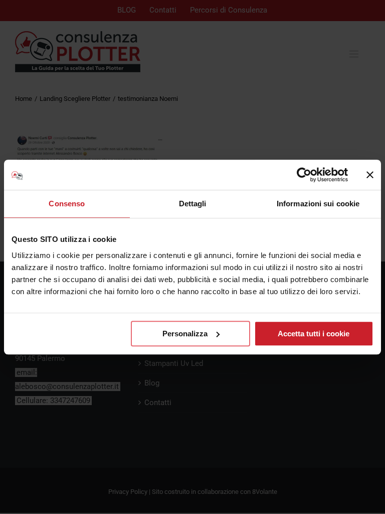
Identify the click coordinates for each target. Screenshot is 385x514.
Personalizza (185, 333)
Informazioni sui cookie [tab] (318, 203)
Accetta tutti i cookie (313, 333)
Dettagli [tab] (193, 203)
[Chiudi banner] (369, 174)
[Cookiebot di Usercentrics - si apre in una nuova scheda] (304, 174)
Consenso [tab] (67, 203)
